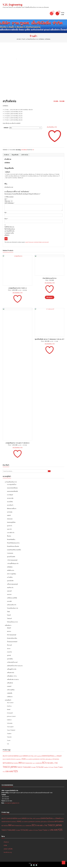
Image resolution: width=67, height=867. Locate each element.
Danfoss (9, 706)
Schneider (9, 723)
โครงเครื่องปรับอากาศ (12, 608)
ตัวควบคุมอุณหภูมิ (11, 635)
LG (54, 759)
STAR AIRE (49, 763)
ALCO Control (8, 756)
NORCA (16, 763)
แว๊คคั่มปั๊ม (9, 693)
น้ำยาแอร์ (9, 645)
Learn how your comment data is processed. (37, 242)
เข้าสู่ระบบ (6, 842)
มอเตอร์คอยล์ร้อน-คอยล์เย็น (14, 550)
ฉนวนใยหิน (10, 501)
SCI (44, 762)
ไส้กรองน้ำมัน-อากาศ (12, 622)
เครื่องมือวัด (10, 683)
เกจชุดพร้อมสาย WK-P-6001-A (17, 288)
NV (33, 149)
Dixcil (55, 756)
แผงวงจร (9, 594)
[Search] (49, 471)
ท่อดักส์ (9, 515)
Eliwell (8, 709)
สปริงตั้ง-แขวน (10, 570)
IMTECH (31, 759)
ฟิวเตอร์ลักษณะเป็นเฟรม (13, 546)
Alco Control (10, 702)
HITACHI (12, 759)
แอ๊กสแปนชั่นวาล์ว (11, 605)
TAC (56, 763)
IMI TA (27, 759)
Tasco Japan (10, 726)
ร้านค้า (23, 39)
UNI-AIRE (9, 771)
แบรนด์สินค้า (8, 700)
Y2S (8, 744)
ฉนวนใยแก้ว (10, 505)
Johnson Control (11, 716)
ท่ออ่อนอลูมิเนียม (11, 522)
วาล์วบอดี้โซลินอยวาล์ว (12, 563)
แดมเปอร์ (9, 591)
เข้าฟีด (5, 845)
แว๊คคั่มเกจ (9, 696)
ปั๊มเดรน (9, 536)
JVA (47, 759)
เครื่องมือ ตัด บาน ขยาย (13, 679)
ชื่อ (6, 212)
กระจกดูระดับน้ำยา (11, 484)
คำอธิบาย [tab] (6, 154)
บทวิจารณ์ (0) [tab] (24, 154)
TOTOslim (50, 767)
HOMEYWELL (18, 759)
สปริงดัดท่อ (41, 39)
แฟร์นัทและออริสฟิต (12, 598)
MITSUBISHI (7, 763)
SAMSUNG (39, 763)
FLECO (4, 759)
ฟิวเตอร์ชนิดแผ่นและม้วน (13, 543)
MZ (13, 763)
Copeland (39, 756)
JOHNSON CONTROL (39, 759)
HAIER (8, 759)
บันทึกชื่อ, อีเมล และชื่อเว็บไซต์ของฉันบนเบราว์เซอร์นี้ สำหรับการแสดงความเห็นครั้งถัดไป (10, 231)
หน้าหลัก (19, 39)
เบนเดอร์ (9, 686)
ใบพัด (8, 611)
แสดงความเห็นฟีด (8, 849)
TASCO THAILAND (24, 767)
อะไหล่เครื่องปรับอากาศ (32, 39)
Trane (60, 767)
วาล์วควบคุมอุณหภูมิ (12, 560)
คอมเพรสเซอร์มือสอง (12, 488)
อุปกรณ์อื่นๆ (10, 659)
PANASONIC (28, 763)
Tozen (8, 740)
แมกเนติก (9, 601)
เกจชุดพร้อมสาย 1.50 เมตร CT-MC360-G (17, 443)
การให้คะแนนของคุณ (9, 198)
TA (53, 763)
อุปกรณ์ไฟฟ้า (10, 580)
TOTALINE (39, 767)
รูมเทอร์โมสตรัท (11, 556)
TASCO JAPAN (10, 766)
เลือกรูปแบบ (49, 297)
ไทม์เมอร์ (9, 618)
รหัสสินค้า (6, 127)
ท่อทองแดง (9, 519)
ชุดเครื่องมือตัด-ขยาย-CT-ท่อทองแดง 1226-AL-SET (49, 339)
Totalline (46, 767)
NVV (23, 763)
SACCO (34, 763)
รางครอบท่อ (10, 553)
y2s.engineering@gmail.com (12, 803)
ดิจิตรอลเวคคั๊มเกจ (11, 508)
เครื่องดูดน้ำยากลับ (11, 669)
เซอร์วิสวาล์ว (10, 587)
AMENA (16, 756)
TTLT (4, 771)
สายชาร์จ (9, 652)
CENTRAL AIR (32, 756)
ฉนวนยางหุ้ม (10, 498)
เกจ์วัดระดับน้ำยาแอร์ (12, 662)
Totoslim (9, 737)
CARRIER (25, 756)
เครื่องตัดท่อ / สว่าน (12, 676)
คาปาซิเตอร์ (10, 495)
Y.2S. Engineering (12, 4)
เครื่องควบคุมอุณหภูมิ (12, 584)
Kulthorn (9, 720)
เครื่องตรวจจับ (10, 672)
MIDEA (57, 759)
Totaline (9, 733)
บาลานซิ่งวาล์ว (10, 532)
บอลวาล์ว (9, 529)
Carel (20, 756)
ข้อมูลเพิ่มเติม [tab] (15, 154)
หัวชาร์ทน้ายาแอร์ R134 (49, 278)
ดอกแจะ (9, 631)
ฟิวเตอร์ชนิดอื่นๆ (11, 539)
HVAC (24, 759)
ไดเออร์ (9, 615)
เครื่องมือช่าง (8, 625)
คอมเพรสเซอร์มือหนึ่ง (12, 491)
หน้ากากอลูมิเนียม (11, 574)
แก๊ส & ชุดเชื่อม (11, 690)
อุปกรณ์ (9, 655)
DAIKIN (44, 756)
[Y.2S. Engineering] (33, 26)
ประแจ (8, 648)
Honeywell (10, 713)
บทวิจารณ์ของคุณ (9, 203)
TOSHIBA (33, 767)
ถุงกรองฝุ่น (9, 512)
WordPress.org (8, 852)
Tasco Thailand (11, 730)
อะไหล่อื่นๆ (10, 577)
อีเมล (6, 218)
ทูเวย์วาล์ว (9, 525)
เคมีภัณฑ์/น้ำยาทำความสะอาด (14, 665)
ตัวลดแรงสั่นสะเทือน (12, 638)
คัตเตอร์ (9, 628)
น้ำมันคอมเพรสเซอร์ (12, 641)
